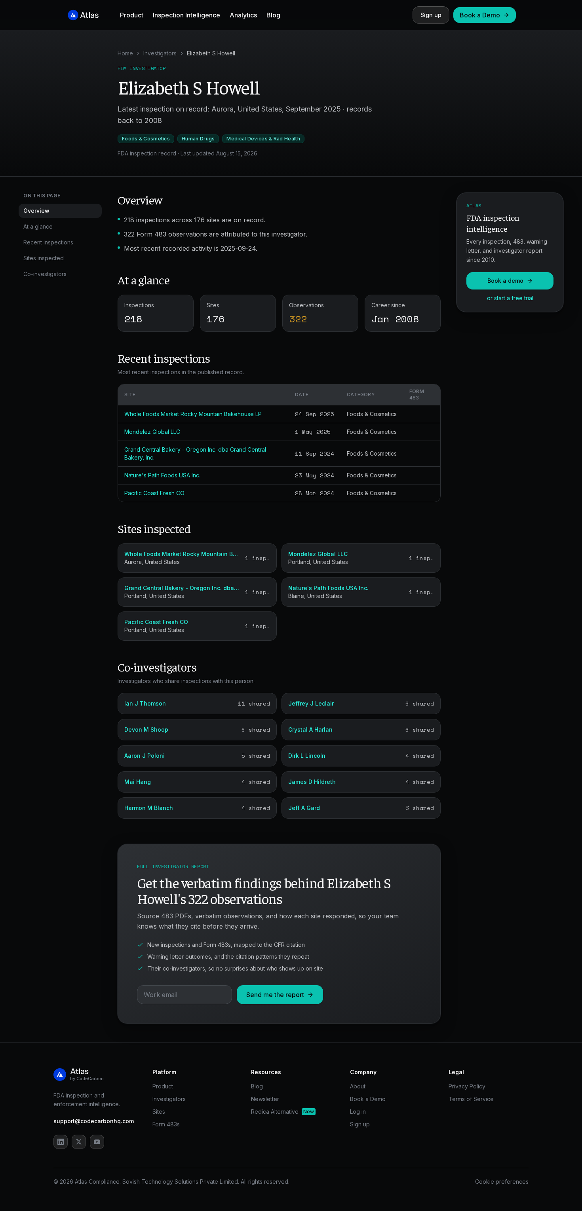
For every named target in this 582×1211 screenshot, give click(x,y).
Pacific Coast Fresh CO (154, 493)
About (357, 1086)
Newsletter (265, 1099)
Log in (358, 1111)
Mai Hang (137, 781)
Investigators (160, 53)
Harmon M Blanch (148, 807)
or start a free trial (510, 298)
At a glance (38, 226)
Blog (273, 15)
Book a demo (505, 280)
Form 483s (166, 1124)
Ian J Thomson (145, 703)
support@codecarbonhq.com (93, 1121)
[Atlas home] (83, 15)
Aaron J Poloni (144, 755)
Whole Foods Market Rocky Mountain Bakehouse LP (193, 414)
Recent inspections (48, 242)
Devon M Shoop (146, 729)
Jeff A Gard (304, 807)
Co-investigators (45, 274)
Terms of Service (471, 1099)
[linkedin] (60, 1142)
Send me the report (275, 995)
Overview (36, 210)
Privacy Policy (467, 1086)
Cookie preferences (502, 1181)
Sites (158, 1111)
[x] (79, 1142)
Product (131, 15)
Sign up (430, 14)
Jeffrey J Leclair (311, 703)
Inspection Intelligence (186, 15)
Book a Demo (480, 15)
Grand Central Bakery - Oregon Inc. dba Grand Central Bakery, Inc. (182, 588)
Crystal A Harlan (310, 729)
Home (125, 53)
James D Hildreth (312, 781)
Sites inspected (43, 258)
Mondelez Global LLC (152, 431)
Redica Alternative (282, 1111)
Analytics (243, 15)
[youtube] (97, 1142)
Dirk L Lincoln (306, 755)
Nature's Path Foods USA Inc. (162, 475)
